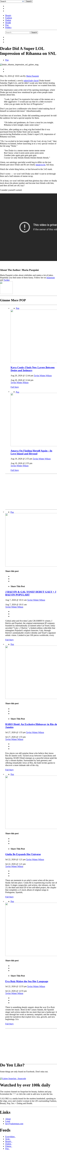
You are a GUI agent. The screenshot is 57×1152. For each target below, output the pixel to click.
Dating (8, 20)
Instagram (51, 277)
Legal (7, 1121)
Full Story (15, 387)
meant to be (40, 165)
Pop (7, 25)
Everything (10, 1136)
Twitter (6, 280)
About (8, 1119)
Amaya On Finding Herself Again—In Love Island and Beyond (31, 452)
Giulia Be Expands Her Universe (23, 854)
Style (8, 1139)
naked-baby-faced (31, 80)
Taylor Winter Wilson (43, 375)
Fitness (8, 1146)
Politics (8, 27)
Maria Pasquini (32, 76)
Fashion (8, 18)
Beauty (8, 15)
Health (8, 22)
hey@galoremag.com (14, 1123)
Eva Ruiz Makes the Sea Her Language (26, 981)
